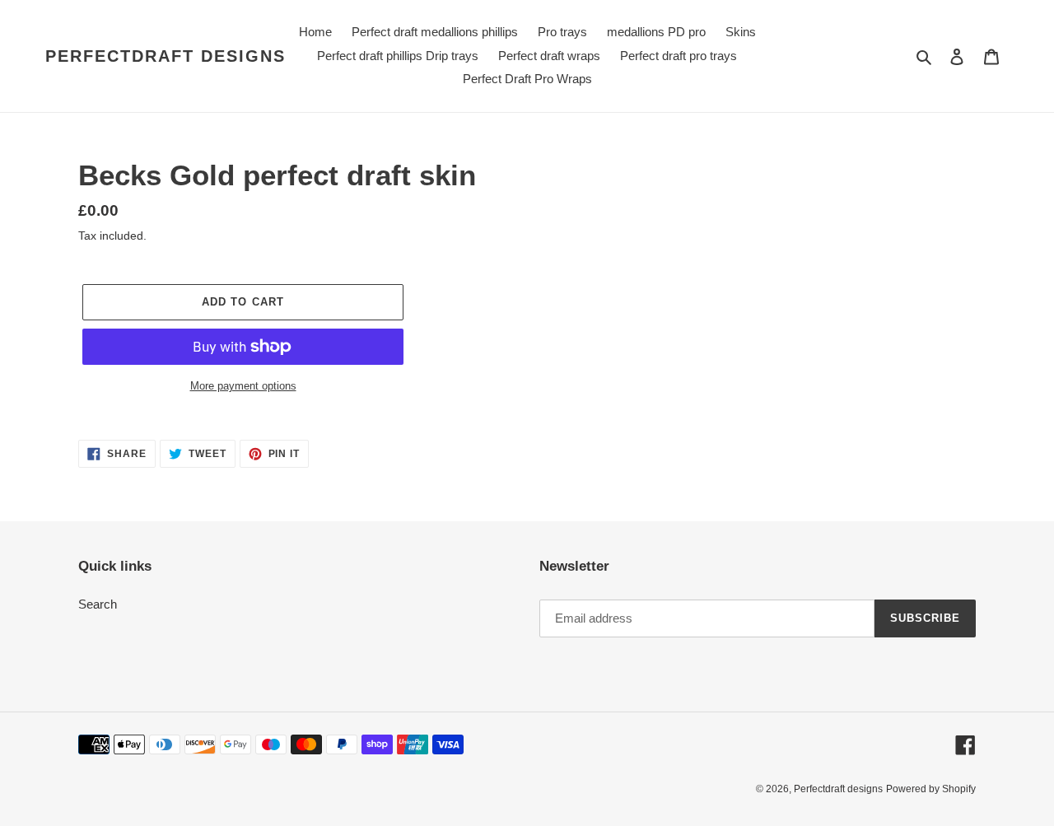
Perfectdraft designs (165, 56)
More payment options (243, 386)
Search (97, 604)
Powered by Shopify (931, 789)
